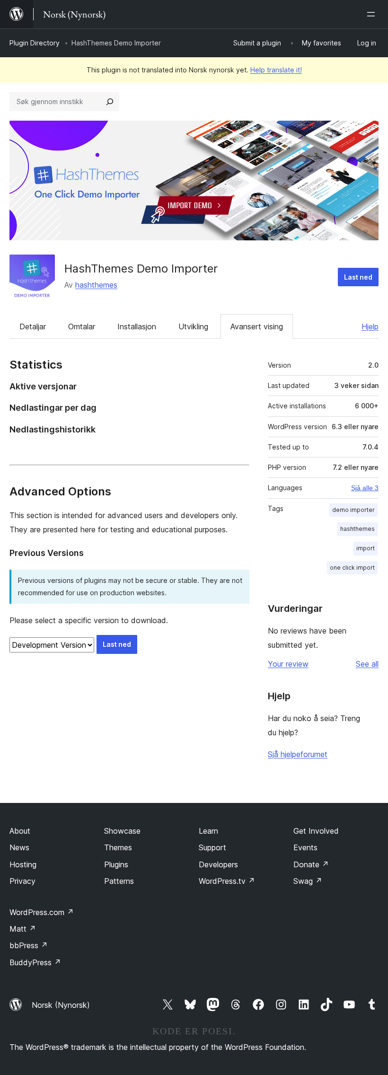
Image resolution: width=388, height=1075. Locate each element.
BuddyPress (35, 962)
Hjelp (370, 326)
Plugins (116, 864)
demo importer (353, 509)
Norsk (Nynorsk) (61, 1005)
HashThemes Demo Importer (141, 268)
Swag (307, 881)
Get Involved (316, 831)
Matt (22, 929)
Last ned (358, 277)
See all (367, 664)
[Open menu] (373, 14)
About (19, 831)
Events (305, 847)
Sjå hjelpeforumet (297, 754)
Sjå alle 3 (365, 488)
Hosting (22, 864)
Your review (288, 664)
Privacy (22, 881)
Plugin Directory (34, 43)
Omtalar (81, 326)
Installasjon (136, 326)
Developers (218, 864)
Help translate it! (276, 70)
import (365, 548)
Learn (208, 831)
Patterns (119, 881)
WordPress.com (41, 912)
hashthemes (96, 285)
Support (212, 847)
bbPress (28, 945)
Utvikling (193, 326)
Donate (311, 864)
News (19, 847)
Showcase (122, 831)
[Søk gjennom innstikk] (109, 101)
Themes (118, 847)
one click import (352, 567)
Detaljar (32, 326)
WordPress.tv (227, 881)
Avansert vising (256, 326)
